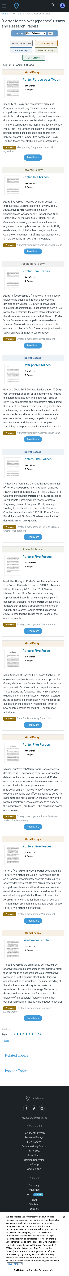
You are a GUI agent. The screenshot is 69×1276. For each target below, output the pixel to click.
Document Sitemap (34, 1133)
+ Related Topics (15, 1055)
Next (6, 1040)
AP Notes (34, 1151)
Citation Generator (34, 1160)
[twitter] (35, 1110)
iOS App (34, 1164)
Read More (33, 157)
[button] (4, 4)
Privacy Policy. (14, 1264)
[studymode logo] (26, 6)
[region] (34, 1244)
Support (34, 1208)
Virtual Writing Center (34, 1146)
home (5, 14)
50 (39, 1034)
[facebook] (27, 1110)
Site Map (34, 1204)
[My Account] (63, 5)
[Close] (63, 1217)
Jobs (29, 1194)
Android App (34, 1169)
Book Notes (34, 1155)
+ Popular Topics (15, 1071)
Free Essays (34, 1142)
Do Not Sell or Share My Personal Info (33, 1270)
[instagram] (42, 1110)
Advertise (34, 1189)
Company (34, 1185)
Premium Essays (34, 1137)
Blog (34, 1199)
